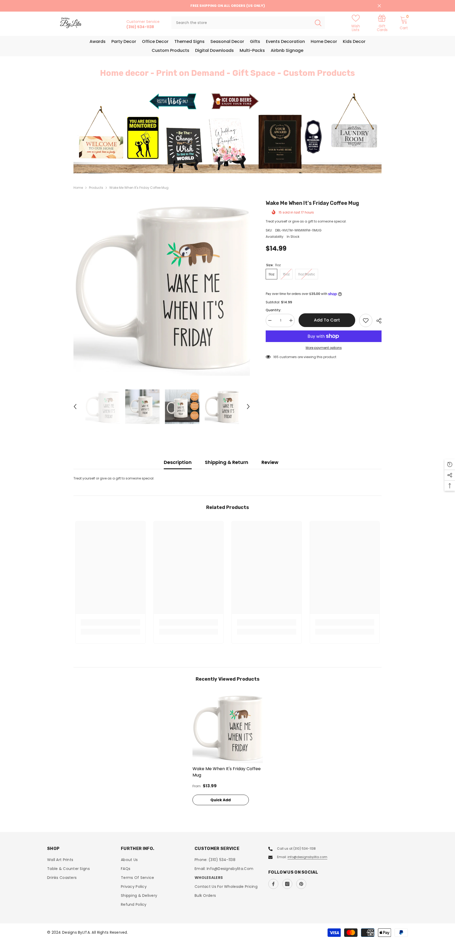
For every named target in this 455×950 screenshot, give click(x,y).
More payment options (324, 347)
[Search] (248, 22)
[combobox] (241, 22)
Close (379, 6)
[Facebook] (273, 884)
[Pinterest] (301, 884)
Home (78, 187)
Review (269, 462)
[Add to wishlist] (365, 320)
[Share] (377, 320)
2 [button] (230, 161)
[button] (109, 132)
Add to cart (327, 320)
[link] (382, 23)
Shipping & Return (226, 462)
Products (96, 187)
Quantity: (273, 310)
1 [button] (224, 161)
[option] (227, 132)
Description (178, 462)
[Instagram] (287, 884)
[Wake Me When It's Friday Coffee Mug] (227, 728)
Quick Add (220, 800)
